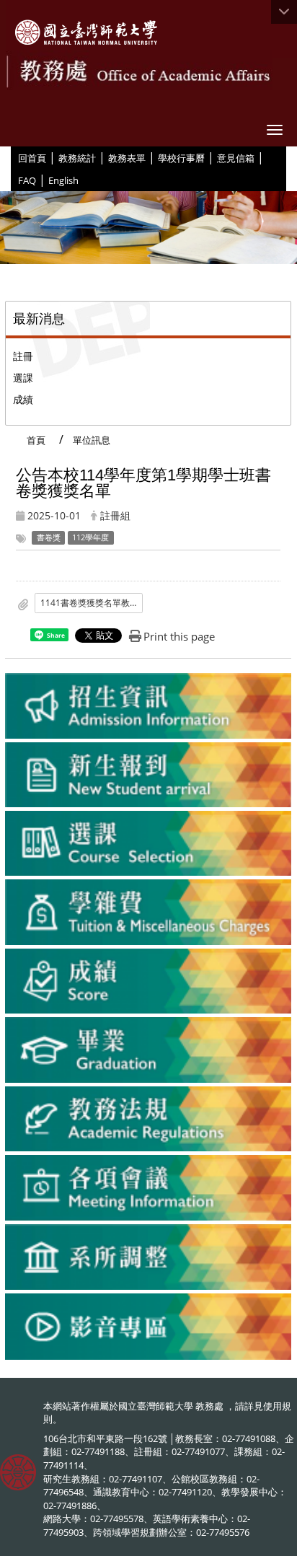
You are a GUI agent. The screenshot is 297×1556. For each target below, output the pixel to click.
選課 (23, 377)
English (63, 180)
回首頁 (32, 157)
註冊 (23, 356)
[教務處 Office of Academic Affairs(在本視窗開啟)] (86, 32)
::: (12, 157)
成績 (23, 399)
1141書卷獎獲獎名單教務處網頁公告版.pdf (91, 603)
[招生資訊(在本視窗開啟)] (148, 706)
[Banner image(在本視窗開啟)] (148, 226)
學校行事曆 (181, 157)
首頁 (36, 440)
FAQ (27, 180)
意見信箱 (235, 157)
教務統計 (77, 157)
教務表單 (127, 157)
